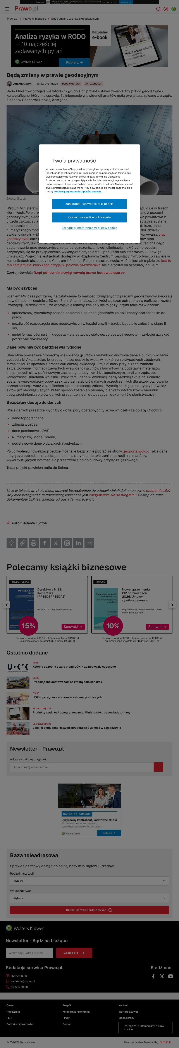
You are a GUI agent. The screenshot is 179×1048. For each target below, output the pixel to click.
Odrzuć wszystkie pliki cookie (89, 217)
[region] (89, 193)
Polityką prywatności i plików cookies (78, 191)
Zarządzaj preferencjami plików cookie (89, 228)
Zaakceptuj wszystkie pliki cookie (89, 204)
